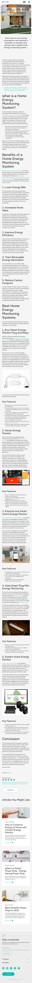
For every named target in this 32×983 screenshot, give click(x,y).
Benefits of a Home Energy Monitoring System (16, 89)
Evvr (17, 757)
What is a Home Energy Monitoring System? (16, 87)
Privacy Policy (16, 980)
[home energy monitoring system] (16, 392)
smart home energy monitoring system (13, 170)
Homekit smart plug (12, 422)
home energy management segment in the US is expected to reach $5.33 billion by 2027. (15, 177)
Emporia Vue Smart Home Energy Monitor (12, 517)
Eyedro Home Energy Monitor (9, 663)
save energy (16, 499)
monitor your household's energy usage (12, 115)
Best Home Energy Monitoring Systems (15, 90)
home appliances (23, 602)
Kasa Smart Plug (18, 595)
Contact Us (10, 790)
